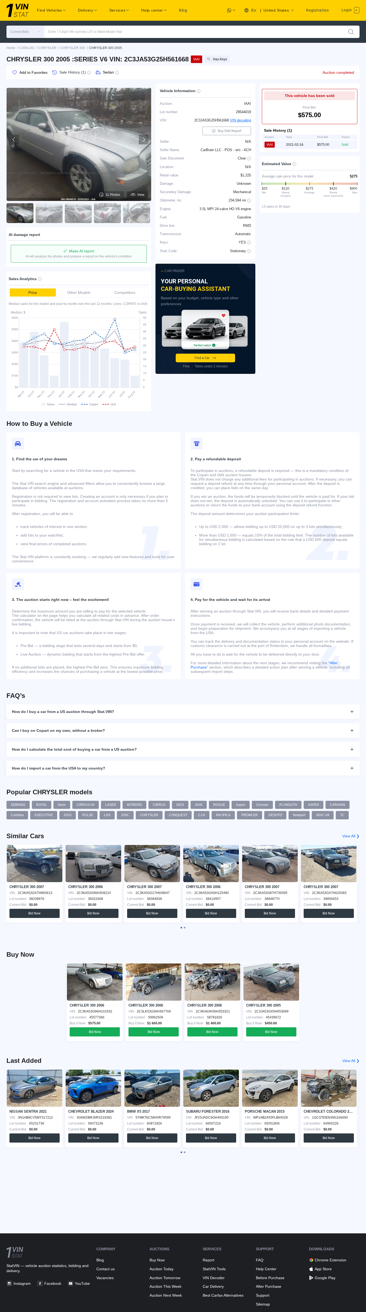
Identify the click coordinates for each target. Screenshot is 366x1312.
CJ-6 (201, 815)
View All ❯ (351, 836)
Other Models (78, 292)
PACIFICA (223, 815)
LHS (107, 815)
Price (32, 292)
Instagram (22, 1283)
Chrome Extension (330, 1260)
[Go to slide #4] (107, 213)
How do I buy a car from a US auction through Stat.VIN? (63, 711)
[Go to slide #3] (78, 213)
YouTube (82, 1283)
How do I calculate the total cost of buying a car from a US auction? (74, 749)
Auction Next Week (166, 1295)
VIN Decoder (214, 1278)
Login (347, 10)
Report (208, 1260)
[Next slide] (143, 139)
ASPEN (313, 805)
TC (342, 815)
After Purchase (268, 1286)
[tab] (181, 927)
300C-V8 (322, 815)
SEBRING (18, 805)
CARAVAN (337, 805)
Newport (299, 815)
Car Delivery (213, 1286)
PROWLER (249, 815)
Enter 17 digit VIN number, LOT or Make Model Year (85, 32)
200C (125, 815)
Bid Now (34, 913)
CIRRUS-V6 (85, 805)
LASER (110, 805)
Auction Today (162, 1269)
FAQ (259, 1260)
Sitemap (263, 1304)
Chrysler (262, 805)
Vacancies (105, 1278)
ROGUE (219, 805)
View (140, 195)
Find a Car (202, 358)
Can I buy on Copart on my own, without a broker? (58, 730)
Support (262, 1295)
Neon (62, 805)
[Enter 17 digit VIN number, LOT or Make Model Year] (351, 32)
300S (180, 805)
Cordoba (17, 815)
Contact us (105, 1269)
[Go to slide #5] (136, 213)
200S (68, 815)
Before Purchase (270, 1278)
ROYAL (41, 805)
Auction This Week (165, 1286)
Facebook (52, 1283)
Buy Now (157, 1260)
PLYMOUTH (288, 805)
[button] (25, 32)
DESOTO (275, 815)
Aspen (240, 805)
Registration (317, 10)
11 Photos (113, 195)
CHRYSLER (149, 815)
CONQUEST (178, 815)
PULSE (87, 815)
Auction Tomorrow (165, 1278)
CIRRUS (159, 805)
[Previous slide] (14, 139)
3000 (198, 805)
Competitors (124, 292)
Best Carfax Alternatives (223, 1295)
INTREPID (134, 805)
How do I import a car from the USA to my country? (58, 768)
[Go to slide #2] (49, 213)
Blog (183, 10)
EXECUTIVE (44, 815)
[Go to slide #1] (19, 213)
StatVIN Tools (214, 1269)
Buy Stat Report (229, 131)
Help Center (266, 1269)
